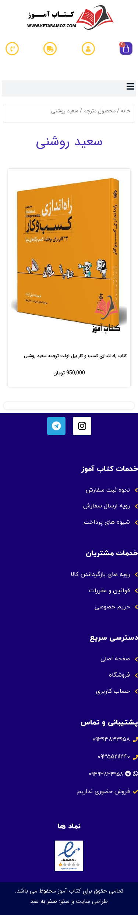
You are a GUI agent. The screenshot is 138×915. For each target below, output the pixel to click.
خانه (125, 111)
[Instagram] (82, 426)
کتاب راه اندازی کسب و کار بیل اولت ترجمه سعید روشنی (75, 355)
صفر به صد (43, 901)
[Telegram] (56, 426)
